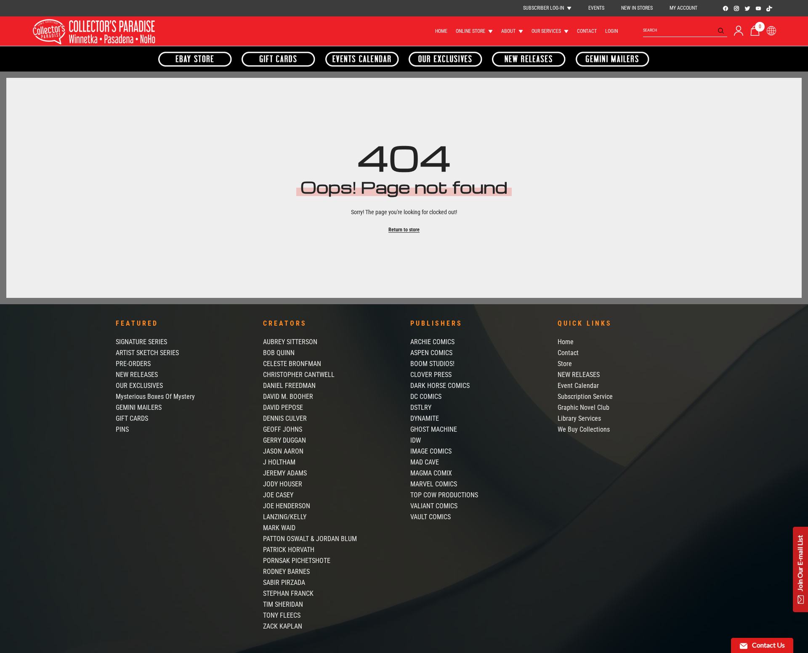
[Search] (685, 30)
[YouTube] (758, 8)
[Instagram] (736, 8)
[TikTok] (769, 8)
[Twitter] (747, 8)
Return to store (404, 230)
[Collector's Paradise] (195, 58)
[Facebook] (725, 8)
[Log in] (739, 31)
